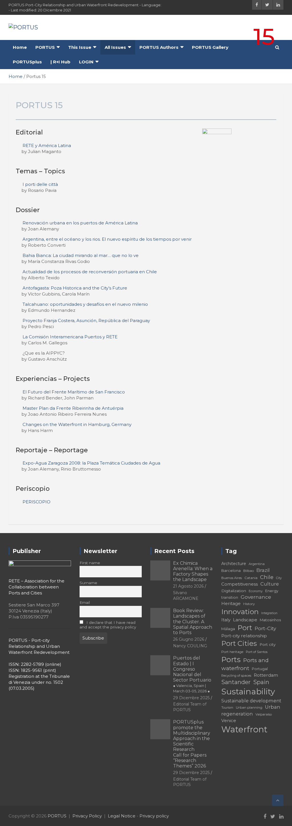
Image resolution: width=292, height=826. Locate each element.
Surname (88, 582)
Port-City (265, 628)
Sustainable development (251, 701)
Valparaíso (264, 714)
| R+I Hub (60, 62)
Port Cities (239, 643)
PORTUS (45, 47)
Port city (267, 644)
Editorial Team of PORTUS (189, 707)
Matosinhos (270, 620)
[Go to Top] (277, 800)
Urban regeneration (250, 710)
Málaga (228, 628)
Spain (261, 682)
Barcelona (231, 570)
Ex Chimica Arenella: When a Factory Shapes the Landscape (192, 571)
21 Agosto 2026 (188, 586)
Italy (225, 619)
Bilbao (248, 570)
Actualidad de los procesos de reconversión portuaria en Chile (90, 271)
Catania (250, 578)
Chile (266, 577)
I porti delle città (40, 184)
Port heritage (232, 652)
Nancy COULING (190, 645)
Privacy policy (154, 816)
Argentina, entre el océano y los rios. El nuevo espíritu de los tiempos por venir (107, 239)
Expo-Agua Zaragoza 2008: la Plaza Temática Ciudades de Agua (91, 463)
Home (20, 47)
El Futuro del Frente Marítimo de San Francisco (74, 392)
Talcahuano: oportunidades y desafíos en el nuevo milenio (85, 304)
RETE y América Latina (47, 145)
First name (90, 562)
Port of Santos (256, 652)
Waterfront (244, 729)
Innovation (240, 611)
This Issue (79, 47)
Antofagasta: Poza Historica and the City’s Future (75, 288)
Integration (269, 613)
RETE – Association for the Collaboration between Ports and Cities (36, 587)
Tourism (227, 708)
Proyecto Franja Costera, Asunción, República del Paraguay (86, 320)
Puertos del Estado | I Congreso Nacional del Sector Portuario (192, 674)
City (279, 578)
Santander (236, 682)
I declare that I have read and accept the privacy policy (108, 624)
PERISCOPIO (36, 502)
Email (85, 602)
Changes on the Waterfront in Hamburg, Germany (77, 424)
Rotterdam (266, 675)
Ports (231, 659)
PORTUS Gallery (210, 47)
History (249, 604)
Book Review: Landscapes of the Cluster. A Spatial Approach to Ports (192, 621)
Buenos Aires (231, 578)
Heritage (231, 603)
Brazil (263, 570)
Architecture (233, 563)
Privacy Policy (87, 816)
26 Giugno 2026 (188, 639)
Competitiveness (239, 584)
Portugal (260, 669)
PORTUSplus (27, 62)
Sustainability (248, 691)
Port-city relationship (244, 635)
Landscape (245, 619)
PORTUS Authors (159, 47)
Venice (228, 720)
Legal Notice (121, 816)
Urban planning (249, 707)
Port (245, 628)
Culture (269, 584)
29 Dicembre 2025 (191, 697)
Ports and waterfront (245, 664)
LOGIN (86, 62)
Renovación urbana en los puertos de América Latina (80, 223)
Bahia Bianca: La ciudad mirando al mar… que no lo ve (81, 255)
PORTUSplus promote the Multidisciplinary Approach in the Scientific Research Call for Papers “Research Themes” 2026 (191, 744)
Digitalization (233, 590)
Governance (256, 597)
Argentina (257, 564)
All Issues (115, 47)
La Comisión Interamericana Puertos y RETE (70, 336)
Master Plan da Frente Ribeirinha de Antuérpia (73, 408)
